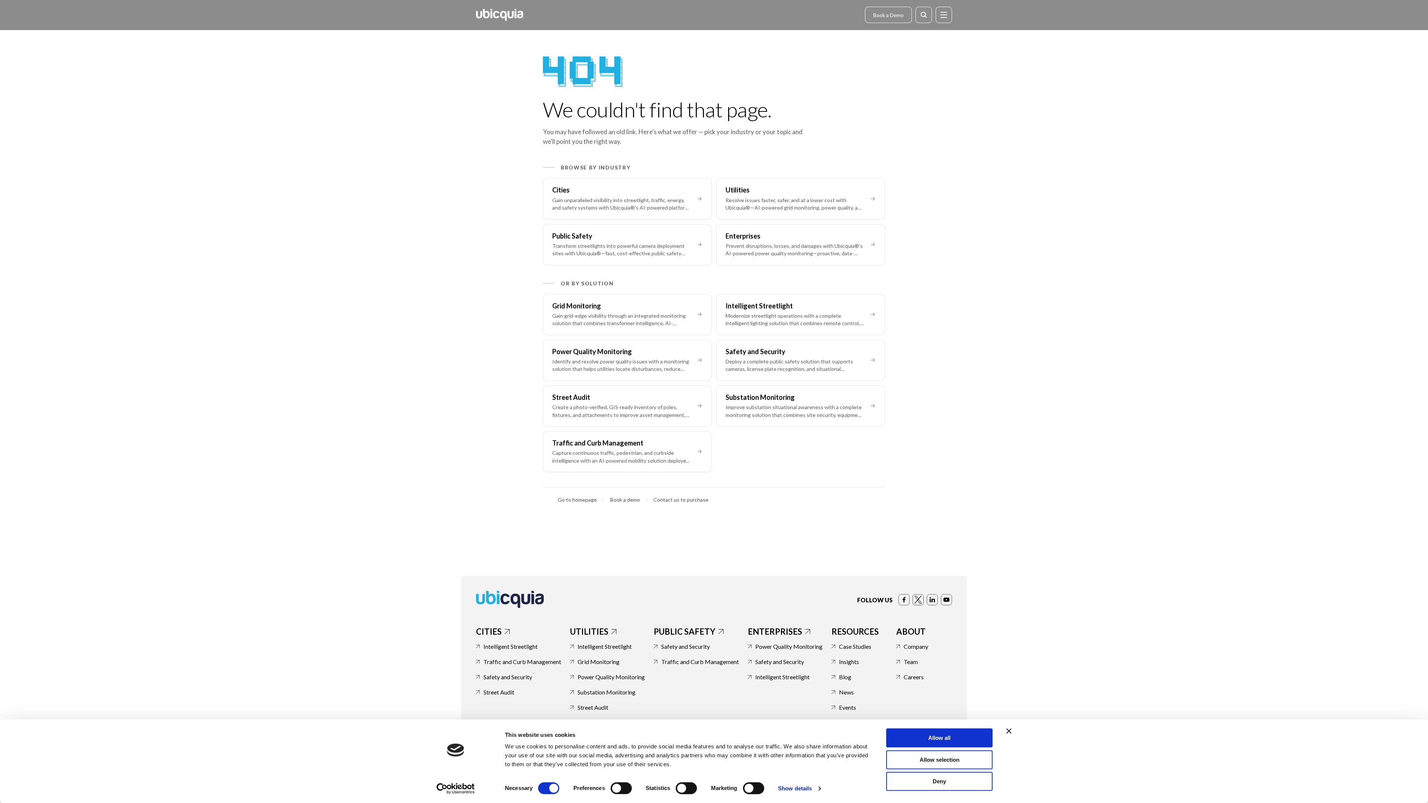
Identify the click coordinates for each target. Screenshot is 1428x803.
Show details (795, 788)
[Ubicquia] (500, 15)
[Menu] (944, 15)
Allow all (939, 738)
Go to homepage (577, 499)
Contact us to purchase (680, 499)
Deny (939, 781)
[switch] (621, 788)
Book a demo (625, 499)
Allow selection (939, 760)
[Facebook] (904, 599)
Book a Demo (888, 15)
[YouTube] (946, 599)
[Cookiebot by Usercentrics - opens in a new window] (455, 788)
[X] (918, 599)
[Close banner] (1009, 731)
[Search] (924, 15)
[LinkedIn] (932, 599)
